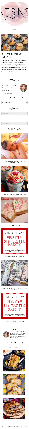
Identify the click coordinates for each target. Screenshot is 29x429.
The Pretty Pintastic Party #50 (14, 321)
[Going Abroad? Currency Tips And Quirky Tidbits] (14, 273)
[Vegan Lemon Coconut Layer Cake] (14, 360)
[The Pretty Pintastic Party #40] (14, 241)
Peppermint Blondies (14, 225)
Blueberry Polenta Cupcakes (11, 55)
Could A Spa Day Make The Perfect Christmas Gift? (14, 162)
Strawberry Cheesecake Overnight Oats (14, 194)
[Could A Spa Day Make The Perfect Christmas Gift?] (14, 146)
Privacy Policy (23, 426)
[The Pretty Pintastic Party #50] (14, 306)
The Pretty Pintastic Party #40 (14, 257)
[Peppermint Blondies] (14, 210)
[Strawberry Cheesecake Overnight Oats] (14, 179)
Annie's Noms (14, 13)
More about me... (7, 93)
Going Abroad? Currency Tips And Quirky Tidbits (14, 289)
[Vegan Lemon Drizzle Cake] (14, 384)
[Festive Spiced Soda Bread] (14, 408)
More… (16, 337)
